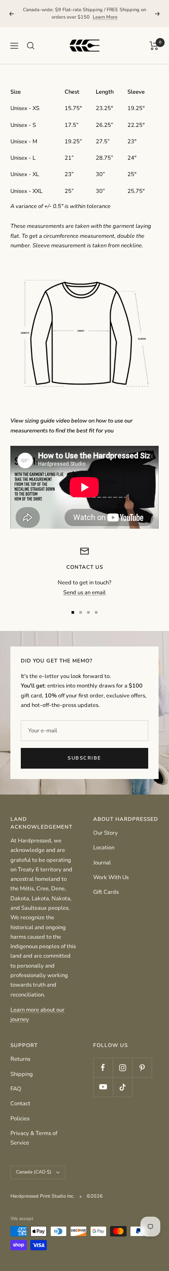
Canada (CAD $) (34, 1172)
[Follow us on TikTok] (122, 1087)
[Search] (31, 46)
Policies (19, 1119)
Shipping (21, 1074)
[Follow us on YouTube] (103, 1087)
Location (103, 848)
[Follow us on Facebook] (103, 1067)
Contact (20, 1103)
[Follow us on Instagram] (122, 1067)
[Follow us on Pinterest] (142, 1067)
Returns (20, 1059)
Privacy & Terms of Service (33, 1138)
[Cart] (154, 45)
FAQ (15, 1089)
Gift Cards (106, 892)
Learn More (105, 17)
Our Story (105, 833)
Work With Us (111, 877)
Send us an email (84, 592)
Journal (102, 863)
